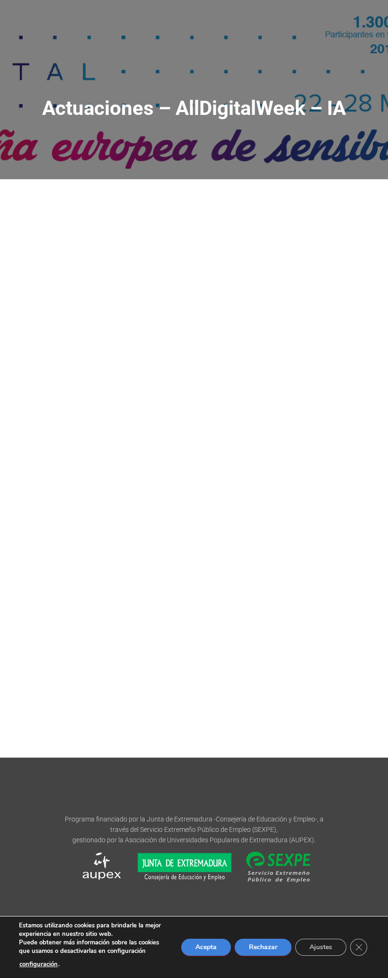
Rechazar (263, 947)
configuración (38, 964)
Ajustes (320, 947)
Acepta (206, 947)
